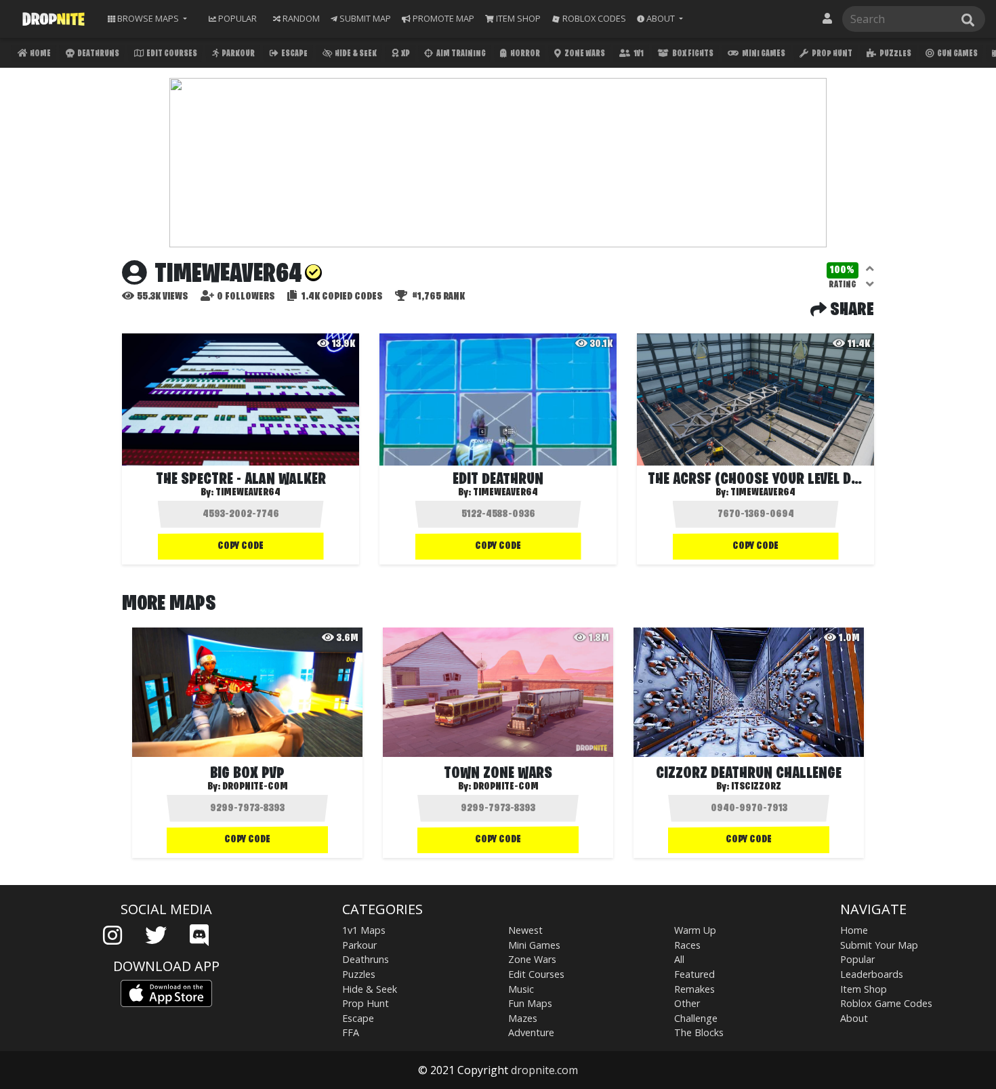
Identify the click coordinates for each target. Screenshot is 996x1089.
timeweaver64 (248, 492)
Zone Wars (584, 53)
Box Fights (692, 53)
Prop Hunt (831, 53)
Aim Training (460, 53)
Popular (857, 959)
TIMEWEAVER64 (505, 492)
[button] (659, 18)
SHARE (850, 310)
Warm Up (695, 930)
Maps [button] (148, 18)
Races (687, 945)
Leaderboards (871, 974)
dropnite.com (544, 1070)
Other (687, 1003)
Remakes (694, 989)
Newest (525, 930)
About (854, 1018)
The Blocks (699, 1032)
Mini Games (763, 53)
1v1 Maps (364, 930)
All (679, 959)
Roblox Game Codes (886, 1003)
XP (405, 53)
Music (521, 989)
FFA (350, 1032)
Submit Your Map (879, 945)
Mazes (522, 1018)
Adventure (531, 1032)
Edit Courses (171, 53)
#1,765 (437, 296)
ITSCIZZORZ (756, 786)
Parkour (237, 53)
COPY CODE (240, 546)
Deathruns (97, 53)
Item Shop (863, 989)
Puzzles (894, 53)
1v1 (638, 53)
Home (39, 53)
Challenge (696, 1018)
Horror (524, 53)
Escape (294, 53)
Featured (694, 974)
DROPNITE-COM (255, 786)
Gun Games (957, 53)
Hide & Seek (355, 53)
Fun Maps (530, 1003)
